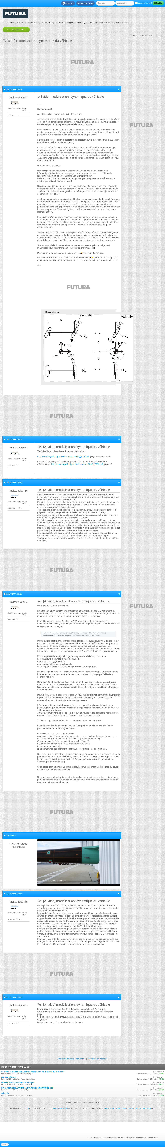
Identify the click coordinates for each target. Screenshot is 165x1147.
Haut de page (152, 1137)
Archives (97, 1137)
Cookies (4, 1144)
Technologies (82, 22)
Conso (104, 1137)
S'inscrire (68, 3)
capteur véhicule (8, 1077)
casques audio (134, 1108)
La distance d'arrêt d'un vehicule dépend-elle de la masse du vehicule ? (32, 1071)
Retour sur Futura (85, 3)
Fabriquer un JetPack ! (97, 1058)
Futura (89, 1137)
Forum (11, 22)
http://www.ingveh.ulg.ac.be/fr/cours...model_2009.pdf (63, 456)
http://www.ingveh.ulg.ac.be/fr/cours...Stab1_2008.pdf (77, 464)
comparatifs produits (61, 1108)
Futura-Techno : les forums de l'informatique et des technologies (45, 22)
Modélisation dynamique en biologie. (17, 1082)
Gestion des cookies (115, 1137)
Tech (27, 1108)
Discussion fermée (16, 29)
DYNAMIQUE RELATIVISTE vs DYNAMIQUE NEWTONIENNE (27, 1088)
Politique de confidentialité (135, 1137)
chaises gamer (148, 1108)
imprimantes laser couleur (115, 1108)
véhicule (5, 1093)
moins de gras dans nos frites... (72, 1058)
